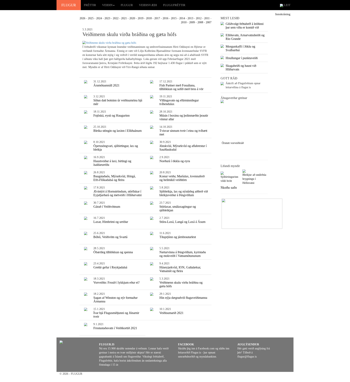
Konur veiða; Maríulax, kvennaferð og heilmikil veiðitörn (182, 178)
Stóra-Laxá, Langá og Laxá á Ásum (182, 221)
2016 (165, 18)
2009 (192, 22)
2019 (140, 18)
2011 (207, 18)
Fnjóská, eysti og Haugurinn (111, 115)
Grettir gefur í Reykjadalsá (110, 267)
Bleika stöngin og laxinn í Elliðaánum (117, 130)
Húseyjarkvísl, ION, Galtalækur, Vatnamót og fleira (180, 269)
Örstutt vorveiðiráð (233, 143)
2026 (82, 18)
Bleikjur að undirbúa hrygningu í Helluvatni (254, 178)
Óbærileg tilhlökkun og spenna (113, 252)
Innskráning (282, 14)
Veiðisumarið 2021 (171, 313)
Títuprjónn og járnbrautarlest (177, 237)
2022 (115, 18)
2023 (107, 18)
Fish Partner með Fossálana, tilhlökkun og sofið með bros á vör (181, 87)
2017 (157, 18)
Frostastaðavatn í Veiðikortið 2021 (115, 328)
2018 (149, 18)
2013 (190, 18)
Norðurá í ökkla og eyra (174, 161)
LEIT (286, 5)
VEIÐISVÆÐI (148, 5)
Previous (214, 120)
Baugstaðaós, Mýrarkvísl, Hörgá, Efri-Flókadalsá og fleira (114, 178)
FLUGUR (68, 5)
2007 (208, 22)
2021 (124, 18)
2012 (199, 18)
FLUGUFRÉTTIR (174, 5)
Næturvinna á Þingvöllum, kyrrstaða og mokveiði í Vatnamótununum (182, 254)
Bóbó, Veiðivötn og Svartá (110, 237)
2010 (184, 22)
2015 (174, 18)
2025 (91, 18)
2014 (182, 18)
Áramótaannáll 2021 (106, 85)
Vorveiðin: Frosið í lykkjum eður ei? (116, 282)
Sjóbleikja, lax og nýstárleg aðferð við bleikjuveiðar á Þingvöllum (183, 193)
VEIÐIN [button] (107, 5)
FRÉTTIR (90, 5)
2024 (99, 18)
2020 (132, 18)
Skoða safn (229, 187)
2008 (200, 22)
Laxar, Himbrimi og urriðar (110, 221)
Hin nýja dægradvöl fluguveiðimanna (183, 297)
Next (285, 120)
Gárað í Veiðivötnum (106, 206)
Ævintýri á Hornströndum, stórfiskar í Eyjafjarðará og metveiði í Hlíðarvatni (117, 193)
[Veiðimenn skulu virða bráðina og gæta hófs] (145, 43)
